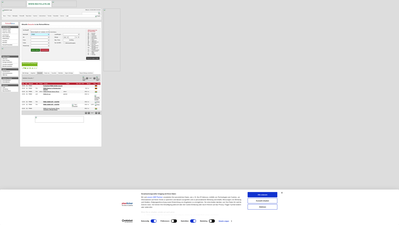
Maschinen (28, 15)
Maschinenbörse (6, 90)
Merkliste (60, 73)
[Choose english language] (97, 16)
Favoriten (54, 73)
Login (3, 87)
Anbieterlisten (5, 38)
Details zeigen (224, 221)
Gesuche (40, 73)
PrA (37, 88)
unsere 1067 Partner (155, 197)
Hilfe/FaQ (4, 75)
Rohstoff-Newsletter (7, 44)
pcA (37, 94)
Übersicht (4, 58)
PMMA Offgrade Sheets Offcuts (51, 91)
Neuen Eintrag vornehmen (86, 73)
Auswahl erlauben (262, 201)
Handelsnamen (6, 71)
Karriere (35, 15)
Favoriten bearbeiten (7, 64)
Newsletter (56, 15)
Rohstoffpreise (6, 82)
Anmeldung (5, 89)
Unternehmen (42, 15)
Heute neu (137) (6, 32)
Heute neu (46, 73)
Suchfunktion (5, 35)
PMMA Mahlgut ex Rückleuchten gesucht (52, 89)
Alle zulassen (262, 195)
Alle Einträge (25, 73)
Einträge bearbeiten (7, 62)
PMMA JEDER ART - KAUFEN (51, 101)
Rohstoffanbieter (6, 80)
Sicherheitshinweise (7, 73)
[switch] (174, 221)
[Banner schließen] (282, 192)
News (4, 15)
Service (62, 15)
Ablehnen (262, 207)
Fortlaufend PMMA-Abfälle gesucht (52, 85)
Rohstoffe (21, 15)
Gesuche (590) (6, 31)
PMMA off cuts (46, 94)
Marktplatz (15, 15)
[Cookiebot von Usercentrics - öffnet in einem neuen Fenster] (127, 221)
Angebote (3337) (6, 29)
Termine (49, 15)
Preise (9, 15)
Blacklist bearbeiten (7, 66)
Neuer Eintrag (5, 60)
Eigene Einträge (69, 73)
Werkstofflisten (6, 36)
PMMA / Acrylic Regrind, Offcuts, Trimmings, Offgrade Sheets (51, 109)
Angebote (33, 73)
